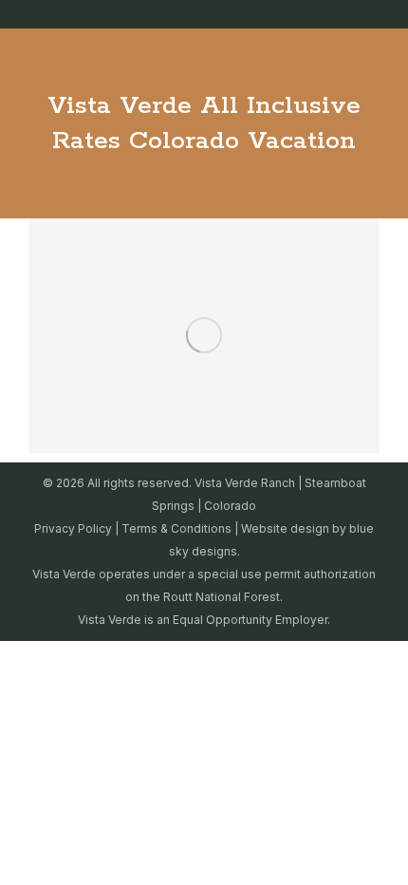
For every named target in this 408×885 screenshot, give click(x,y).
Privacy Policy (73, 528)
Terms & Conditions (176, 528)
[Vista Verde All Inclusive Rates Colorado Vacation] (204, 335)
